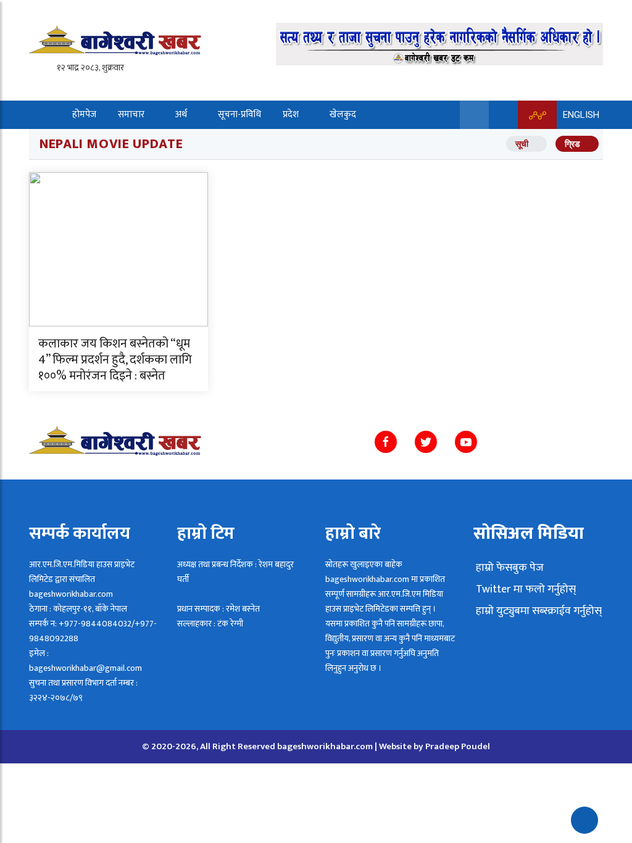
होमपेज (84, 114)
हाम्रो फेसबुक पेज (508, 568)
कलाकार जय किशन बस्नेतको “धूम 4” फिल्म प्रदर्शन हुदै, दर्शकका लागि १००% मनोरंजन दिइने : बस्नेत (115, 359)
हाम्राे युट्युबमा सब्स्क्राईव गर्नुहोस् (537, 611)
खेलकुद (343, 114)
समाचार (131, 114)
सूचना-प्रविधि (239, 114)
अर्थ (181, 114)
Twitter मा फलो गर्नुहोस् (524, 589)
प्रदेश (291, 114)
